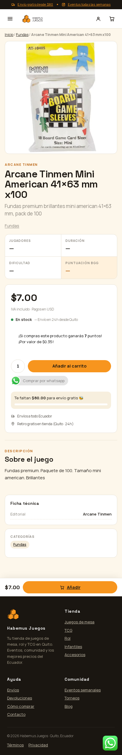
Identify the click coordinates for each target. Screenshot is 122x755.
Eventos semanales (83, 690)
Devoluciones (19, 698)
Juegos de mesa (79, 622)
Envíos (13, 690)
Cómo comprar (20, 706)
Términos (15, 745)
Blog (69, 706)
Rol (67, 638)
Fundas (22, 34)
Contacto (16, 714)
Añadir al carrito (69, 366)
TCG (68, 630)
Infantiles (73, 646)
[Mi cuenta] (98, 19)
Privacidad (38, 745)
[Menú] (10, 19)
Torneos (72, 698)
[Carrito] (112, 19)
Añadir (74, 587)
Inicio (9, 34)
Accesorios (75, 654)
